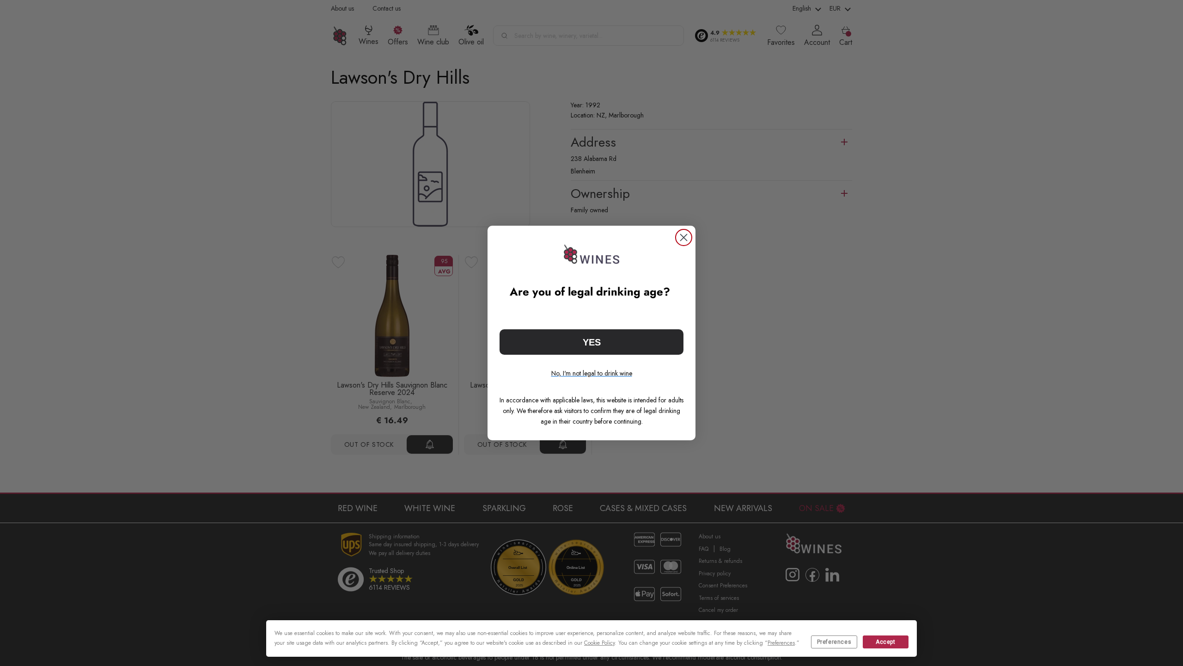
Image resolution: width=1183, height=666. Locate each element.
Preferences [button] (781, 643)
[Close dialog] (684, 237)
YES (592, 342)
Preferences (834, 642)
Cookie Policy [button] (599, 643)
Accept (886, 642)
